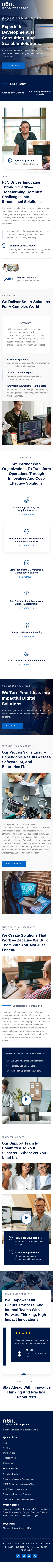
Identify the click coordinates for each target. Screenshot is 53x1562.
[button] (22, 1374)
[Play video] (26, 1100)
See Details (25, 546)
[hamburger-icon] (48, 5)
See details (25, 514)
